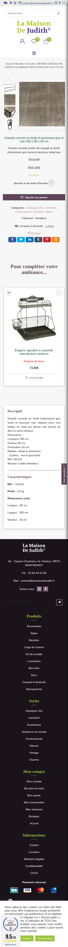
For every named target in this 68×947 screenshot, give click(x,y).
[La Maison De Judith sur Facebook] (60, 3)
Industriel (34, 717)
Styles (49, 211)
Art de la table (34, 654)
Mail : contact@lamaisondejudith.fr (34, 580)
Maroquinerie (34, 689)
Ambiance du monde (34, 731)
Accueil (9, 64)
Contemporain (23, 211)
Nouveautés (34, 626)
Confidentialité (34, 866)
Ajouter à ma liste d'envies (31, 183)
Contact (34, 845)
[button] (10, 87)
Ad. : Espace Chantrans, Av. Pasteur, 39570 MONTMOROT (34, 563)
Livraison (34, 852)
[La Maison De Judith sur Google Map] (10, 3)
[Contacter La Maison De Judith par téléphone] (15, 3)
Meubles (19, 64)
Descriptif (34, 159)
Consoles (30, 64)
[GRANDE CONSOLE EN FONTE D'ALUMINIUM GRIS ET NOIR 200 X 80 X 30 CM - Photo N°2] (59, 120)
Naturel (34, 745)
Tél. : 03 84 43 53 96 (34, 572)
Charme (34, 759)
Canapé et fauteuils (34, 682)
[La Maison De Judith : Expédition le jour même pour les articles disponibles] (5, 2)
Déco (34, 675)
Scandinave (34, 724)
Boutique (34, 816)
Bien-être (34, 668)
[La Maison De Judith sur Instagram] (56, 3)
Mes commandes (34, 802)
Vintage (34, 752)
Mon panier (34, 795)
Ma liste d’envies (34, 788)
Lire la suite (36, 377)
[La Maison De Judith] (34, 27)
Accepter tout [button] (45, 938)
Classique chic (35, 207)
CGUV (34, 872)
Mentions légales (34, 859)
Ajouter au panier (36, 197)
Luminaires (34, 661)
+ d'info (49, 226)
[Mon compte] (22, 42)
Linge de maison (34, 647)
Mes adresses (34, 809)
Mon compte (34, 781)
